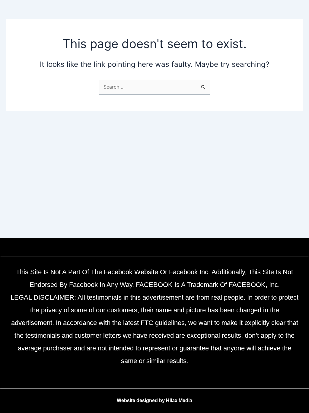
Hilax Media (179, 400)
